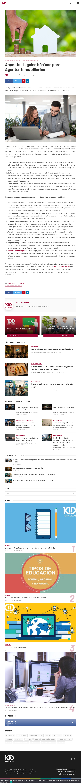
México (18, 60)
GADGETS (61, 743)
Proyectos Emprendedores (29, 60)
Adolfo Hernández (17, 75)
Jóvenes (7, 545)
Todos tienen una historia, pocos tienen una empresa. (25, 424)
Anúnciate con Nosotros (65, 769)
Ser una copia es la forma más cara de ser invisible (63, 408)
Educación (34, 346)
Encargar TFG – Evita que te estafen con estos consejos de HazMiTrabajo (30, 548)
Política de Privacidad (66, 772)
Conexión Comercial (39, 352)
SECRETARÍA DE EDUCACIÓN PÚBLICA (45, 739)
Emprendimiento (10, 60)
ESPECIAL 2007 (57, 735)
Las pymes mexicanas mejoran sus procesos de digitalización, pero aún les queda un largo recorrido (40, 707)
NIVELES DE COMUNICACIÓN (15, 647)
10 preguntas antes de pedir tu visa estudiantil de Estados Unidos (34, 474)
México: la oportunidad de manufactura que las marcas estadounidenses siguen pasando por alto (63, 441)
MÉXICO (48, 735)
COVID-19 (8, 743)
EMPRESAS (28, 739)
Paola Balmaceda (60, 447)
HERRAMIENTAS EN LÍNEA (21, 743)
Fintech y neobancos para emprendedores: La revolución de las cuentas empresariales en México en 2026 (44, 461)
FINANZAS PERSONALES (48, 743)
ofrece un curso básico (61, 267)
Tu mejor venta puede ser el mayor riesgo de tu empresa (63, 424)
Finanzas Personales (23, 405)
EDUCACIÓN (67, 735)
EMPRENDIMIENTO (21, 735)
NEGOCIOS (9, 739)
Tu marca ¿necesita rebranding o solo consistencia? (27, 408)
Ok (11, 782)
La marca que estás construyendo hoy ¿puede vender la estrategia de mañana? (52, 367)
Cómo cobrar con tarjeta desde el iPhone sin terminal (27, 439)
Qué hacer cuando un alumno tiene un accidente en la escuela (33, 480)
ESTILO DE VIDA (35, 743)
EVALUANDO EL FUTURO (36, 735)
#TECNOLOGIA (10, 735)
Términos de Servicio (67, 774)
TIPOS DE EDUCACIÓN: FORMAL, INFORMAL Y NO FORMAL (26, 597)
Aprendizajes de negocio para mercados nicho (52, 349)
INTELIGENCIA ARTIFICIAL (64, 739)
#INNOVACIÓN (18, 739)
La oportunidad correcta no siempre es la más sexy (52, 385)
